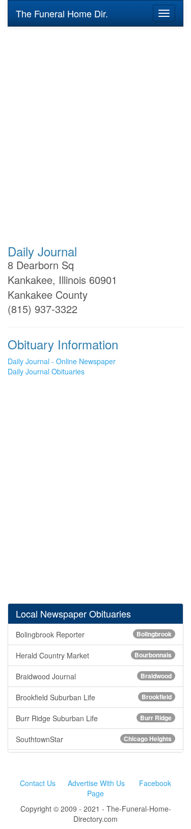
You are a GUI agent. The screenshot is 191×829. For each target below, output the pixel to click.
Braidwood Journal (94, 676)
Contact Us (38, 783)
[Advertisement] (95, 128)
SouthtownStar (94, 739)
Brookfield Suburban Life (94, 697)
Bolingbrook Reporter (94, 634)
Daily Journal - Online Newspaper (62, 361)
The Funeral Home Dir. (62, 13)
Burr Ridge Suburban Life (94, 718)
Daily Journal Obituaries (46, 371)
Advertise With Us (96, 783)
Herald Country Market (94, 655)
